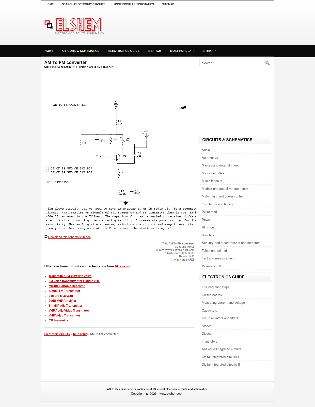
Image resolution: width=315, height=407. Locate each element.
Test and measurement (218, 258)
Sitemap (168, 4)
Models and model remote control (225, 188)
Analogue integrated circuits (221, 349)
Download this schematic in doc (69, 237)
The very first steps (216, 287)
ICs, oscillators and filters (220, 318)
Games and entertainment (220, 165)
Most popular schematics (134, 4)
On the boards (212, 294)
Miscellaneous (212, 180)
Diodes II (208, 333)
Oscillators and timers (217, 204)
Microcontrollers (213, 173)
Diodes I (208, 325)
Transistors (210, 341)
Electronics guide (124, 50)
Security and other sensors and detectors (231, 242)
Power (206, 219)
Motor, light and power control (223, 196)
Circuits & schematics (80, 50)
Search (154, 50)
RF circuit (209, 227)
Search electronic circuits (83, 4)
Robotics (208, 235)
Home (50, 4)
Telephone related (214, 250)
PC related (209, 211)
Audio (206, 149)
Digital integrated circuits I (220, 356)
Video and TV (211, 266)
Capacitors (209, 310)
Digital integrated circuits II (221, 364)
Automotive (210, 157)
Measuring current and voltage (223, 302)
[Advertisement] (216, 25)
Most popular (182, 50)
